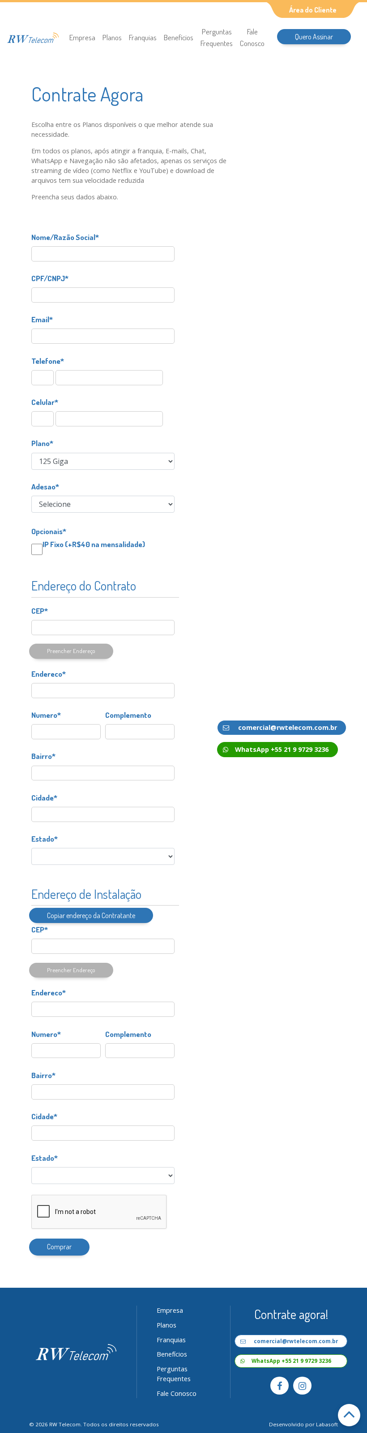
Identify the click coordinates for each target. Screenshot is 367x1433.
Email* (42, 319)
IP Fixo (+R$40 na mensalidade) (94, 544)
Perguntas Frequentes (217, 37)
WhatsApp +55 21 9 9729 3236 (282, 749)
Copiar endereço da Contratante (91, 915)
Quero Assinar (314, 36)
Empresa (82, 37)
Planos (112, 37)
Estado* (44, 838)
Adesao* (45, 486)
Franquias (143, 37)
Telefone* (47, 361)
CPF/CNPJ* (49, 278)
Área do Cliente (313, 9)
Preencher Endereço (71, 650)
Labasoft (327, 1424)
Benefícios (178, 37)
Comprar (59, 1246)
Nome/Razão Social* (65, 237)
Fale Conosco (252, 37)
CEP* (39, 610)
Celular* (44, 402)
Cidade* (44, 797)
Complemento (128, 715)
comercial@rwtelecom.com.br (286, 727)
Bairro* (43, 756)
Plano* (42, 443)
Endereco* (48, 674)
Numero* (46, 715)
